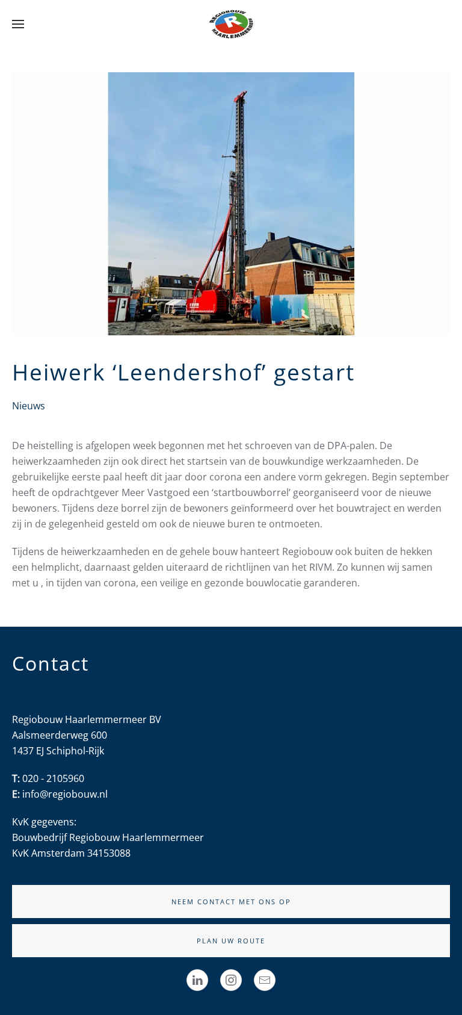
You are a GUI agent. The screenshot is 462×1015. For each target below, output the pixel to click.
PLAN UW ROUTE (231, 940)
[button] (18, 24)
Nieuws (28, 405)
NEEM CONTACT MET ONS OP (231, 901)
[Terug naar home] (231, 24)
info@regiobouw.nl (65, 794)
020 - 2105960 (53, 778)
